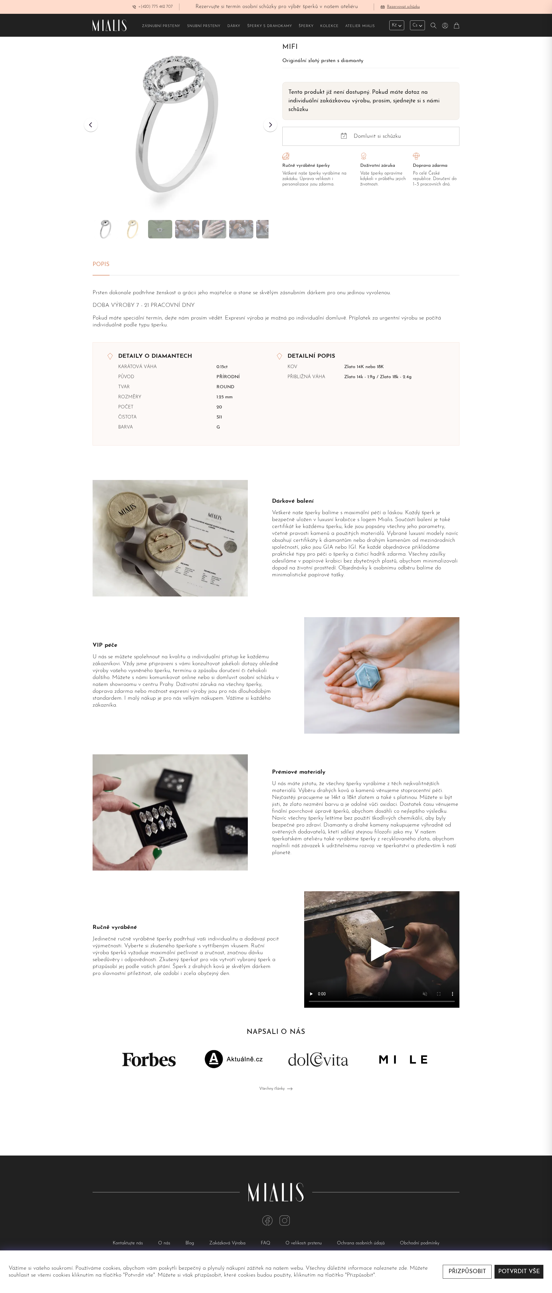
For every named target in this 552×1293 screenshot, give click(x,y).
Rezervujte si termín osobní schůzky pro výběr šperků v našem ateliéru (276, 6)
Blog (190, 1243)
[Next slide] (270, 125)
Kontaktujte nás (128, 1243)
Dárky (233, 26)
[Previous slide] (91, 125)
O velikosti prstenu (304, 1243)
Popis (101, 264)
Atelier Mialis (360, 26)
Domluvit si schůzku (377, 136)
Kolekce (329, 26)
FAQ (266, 1243)
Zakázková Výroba (228, 1243)
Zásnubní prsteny (161, 26)
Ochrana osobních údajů (361, 1243)
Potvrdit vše (519, 1272)
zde (403, 1268)
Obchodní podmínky (419, 1243)
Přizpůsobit (467, 1272)
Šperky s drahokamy (269, 26)
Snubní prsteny (204, 26)
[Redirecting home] (109, 25)
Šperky (306, 26)
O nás (165, 1243)
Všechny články (272, 1089)
